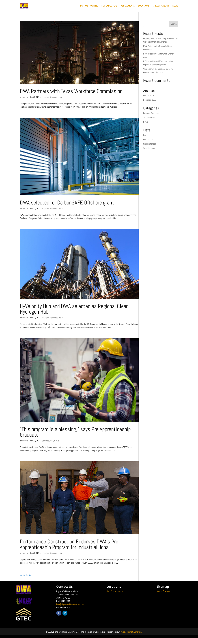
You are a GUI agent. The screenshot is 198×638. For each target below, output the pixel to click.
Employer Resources (50, 97)
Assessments (128, 5)
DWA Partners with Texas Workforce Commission (71, 91)
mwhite (25, 97)
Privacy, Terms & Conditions (131, 631)
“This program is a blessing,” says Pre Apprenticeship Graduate (75, 432)
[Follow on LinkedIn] (64, 613)
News (175, 5)
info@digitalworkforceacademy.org (70, 604)
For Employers (109, 5)
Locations (143, 5)
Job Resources (47, 440)
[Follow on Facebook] (58, 613)
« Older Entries (26, 575)
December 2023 (149, 99)
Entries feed (148, 139)
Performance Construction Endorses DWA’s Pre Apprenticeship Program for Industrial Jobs (69, 544)
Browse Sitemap (163, 591)
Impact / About (161, 5)
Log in (145, 135)
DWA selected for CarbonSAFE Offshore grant (67, 202)
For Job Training (89, 5)
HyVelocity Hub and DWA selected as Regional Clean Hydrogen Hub (74, 309)
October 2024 (148, 95)
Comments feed (149, 143)
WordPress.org (149, 148)
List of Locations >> (114, 591)
